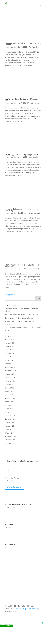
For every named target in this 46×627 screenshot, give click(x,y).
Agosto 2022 (9, 384)
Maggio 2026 (9, 343)
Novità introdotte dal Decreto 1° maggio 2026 (21, 100)
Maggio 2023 (9, 374)
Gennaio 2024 (10, 367)
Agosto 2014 (9, 443)
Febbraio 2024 (10, 364)
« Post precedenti (11, 295)
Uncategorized (34, 47)
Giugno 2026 (9, 339)
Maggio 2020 (9, 426)
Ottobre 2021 (9, 402)
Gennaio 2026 (10, 350)
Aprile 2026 (9, 346)
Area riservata (14, 487)
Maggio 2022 (9, 391)
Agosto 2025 (9, 353)
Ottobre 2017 (9, 433)
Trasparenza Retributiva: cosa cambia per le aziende (23, 44)
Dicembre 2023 (10, 370)
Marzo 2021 (9, 412)
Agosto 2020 (9, 422)
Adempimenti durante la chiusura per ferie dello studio (23, 266)
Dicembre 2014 (10, 436)
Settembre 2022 (10, 381)
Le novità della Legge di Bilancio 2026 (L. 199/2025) (21, 210)
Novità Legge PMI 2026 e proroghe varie (21, 155)
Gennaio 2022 (10, 398)
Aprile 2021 (9, 409)
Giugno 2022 (9, 388)
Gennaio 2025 (10, 357)
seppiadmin (11, 47)
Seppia (16, 611)
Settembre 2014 (10, 440)
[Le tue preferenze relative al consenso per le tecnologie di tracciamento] (42, 623)
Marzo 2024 (9, 360)
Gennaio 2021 (10, 416)
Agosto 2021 (9, 405)
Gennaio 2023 (10, 377)
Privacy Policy (21, 609)
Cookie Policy (33, 609)
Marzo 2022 (9, 395)
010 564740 (10, 524)
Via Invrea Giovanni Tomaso (18, 504)
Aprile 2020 (9, 429)
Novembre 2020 (10, 419)
